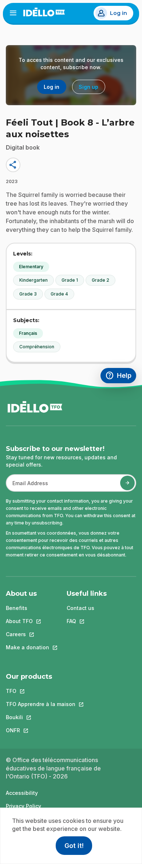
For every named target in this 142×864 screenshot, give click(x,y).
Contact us (80, 608)
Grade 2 (100, 280)
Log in (118, 13)
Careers (27, 634)
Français (28, 333)
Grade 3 (28, 294)
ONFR (40, 730)
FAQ (87, 621)
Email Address (27, 487)
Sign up (88, 87)
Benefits (16, 608)
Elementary (31, 266)
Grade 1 (70, 280)
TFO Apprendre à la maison (40, 704)
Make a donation (27, 647)
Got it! (74, 845)
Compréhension (36, 346)
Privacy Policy (23, 806)
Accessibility (22, 793)
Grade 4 (59, 294)
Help (120, 376)
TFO (40, 691)
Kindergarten (33, 280)
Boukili (40, 717)
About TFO (27, 621)
